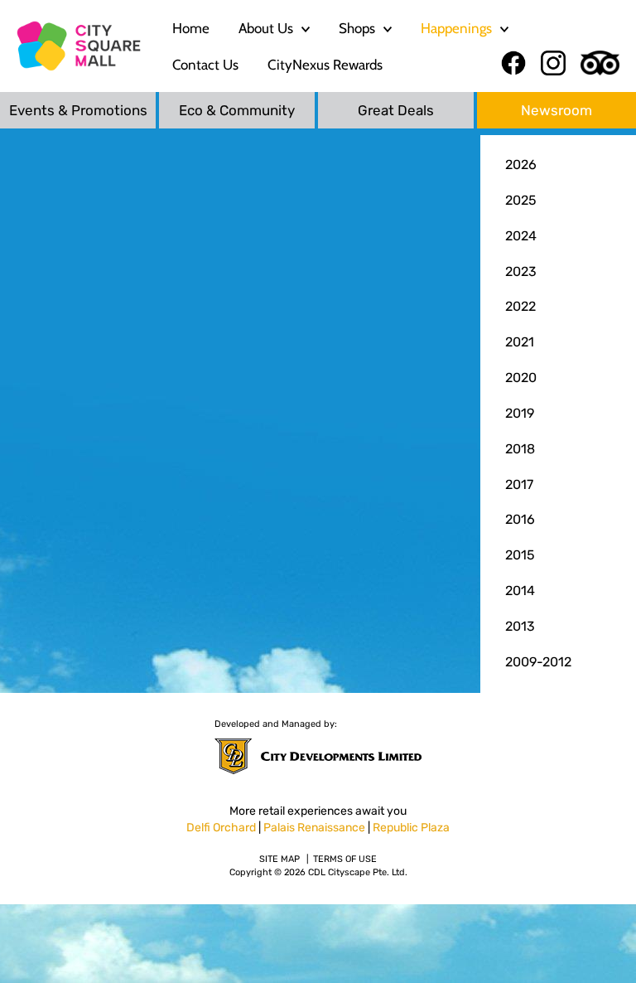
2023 (521, 271)
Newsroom (556, 110)
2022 (520, 306)
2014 (520, 590)
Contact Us (205, 64)
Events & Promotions (78, 110)
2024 (521, 236)
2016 (520, 519)
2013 (520, 626)
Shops (357, 28)
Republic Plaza (411, 828)
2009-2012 (538, 662)
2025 (521, 200)
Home (191, 28)
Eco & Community (237, 110)
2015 (520, 555)
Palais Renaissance (314, 828)
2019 (519, 413)
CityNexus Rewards (325, 64)
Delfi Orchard (221, 828)
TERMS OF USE (345, 859)
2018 (520, 449)
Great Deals (396, 110)
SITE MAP (279, 859)
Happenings (456, 28)
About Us (265, 28)
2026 (521, 164)
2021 (519, 342)
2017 (519, 484)
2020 (521, 377)
